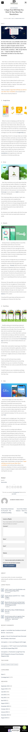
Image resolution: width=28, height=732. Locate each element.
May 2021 (3, 697)
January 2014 (4, 712)
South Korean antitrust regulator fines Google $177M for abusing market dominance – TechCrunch (15, 617)
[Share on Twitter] (12, 487)
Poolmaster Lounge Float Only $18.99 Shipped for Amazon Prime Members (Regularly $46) (13, 654)
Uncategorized (14, 7)
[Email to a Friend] (15, 487)
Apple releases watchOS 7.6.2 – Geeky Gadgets (14, 596)
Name (4, 539)
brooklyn (3, 664)
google (3, 630)
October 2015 (4, 709)
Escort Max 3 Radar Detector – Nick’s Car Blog (21, 510)
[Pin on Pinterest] (18, 487)
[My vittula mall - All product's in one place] (14, 2)
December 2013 (5, 715)
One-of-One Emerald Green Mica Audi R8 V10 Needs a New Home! (13, 637)
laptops (3, 293)
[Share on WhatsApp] (7, 487)
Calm (4, 414)
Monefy (12, 265)
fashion (8, 664)
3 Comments (9, 620)
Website (5, 553)
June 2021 (3, 694)
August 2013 (4, 717)
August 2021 (4, 689)
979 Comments (9, 592)
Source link (4, 482)
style (12, 664)
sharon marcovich (19, 18)
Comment (5, 526)
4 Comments (9, 606)
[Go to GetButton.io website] (24, 730)
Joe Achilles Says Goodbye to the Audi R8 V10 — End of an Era (13, 631)
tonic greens (4, 642)
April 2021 (4, 700)
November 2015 (5, 706)
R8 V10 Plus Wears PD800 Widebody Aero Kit (14, 610)
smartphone (4, 153)
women (16, 664)
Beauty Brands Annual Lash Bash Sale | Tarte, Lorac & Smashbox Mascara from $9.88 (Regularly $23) (15, 603)
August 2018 (4, 703)
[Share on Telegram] (20, 487)
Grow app (3, 192)
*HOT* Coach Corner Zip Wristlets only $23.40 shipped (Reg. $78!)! (15, 590)
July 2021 (3, 691)
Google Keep (20, 132)
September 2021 (5, 686)
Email (4, 546)
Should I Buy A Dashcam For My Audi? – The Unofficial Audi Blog (7, 510)
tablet (17, 192)
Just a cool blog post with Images (17, 642)
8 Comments (9, 598)
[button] (2, 2)
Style (2, 674)
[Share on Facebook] (10, 487)
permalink (14, 494)
